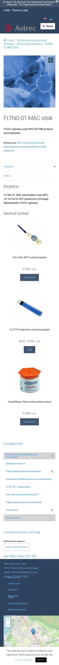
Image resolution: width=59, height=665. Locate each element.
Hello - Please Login (16, 10)
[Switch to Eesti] (51, 19)
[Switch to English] (45, 19)
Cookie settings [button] (23, 659)
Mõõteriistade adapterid (30, 43)
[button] (50, 60)
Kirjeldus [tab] (8, 166)
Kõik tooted (23, 143)
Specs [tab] (7, 175)
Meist (11, 597)
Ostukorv (13, 589)
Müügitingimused (17, 609)
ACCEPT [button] (41, 660)
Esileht (11, 40)
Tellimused (14, 583)
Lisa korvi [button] (29, 277)
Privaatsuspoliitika (18, 603)
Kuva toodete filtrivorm (17, 547)
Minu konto (14, 577)
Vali (29, 349)
